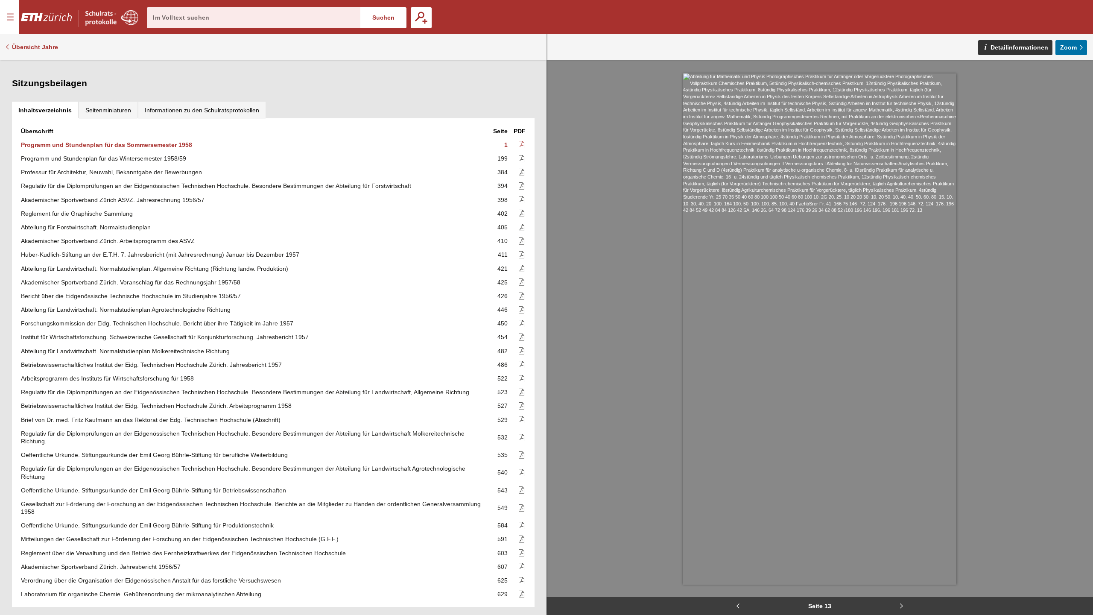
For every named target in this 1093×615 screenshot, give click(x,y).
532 (502, 437)
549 (502, 507)
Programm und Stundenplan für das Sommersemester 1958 (106, 144)
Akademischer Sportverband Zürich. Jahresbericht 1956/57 (101, 566)
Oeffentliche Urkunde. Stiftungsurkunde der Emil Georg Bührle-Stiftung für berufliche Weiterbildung (154, 454)
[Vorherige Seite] (738, 606)
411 (503, 254)
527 (502, 405)
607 (502, 566)
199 (502, 158)
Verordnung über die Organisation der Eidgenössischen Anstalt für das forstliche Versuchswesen (151, 580)
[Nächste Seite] (901, 606)
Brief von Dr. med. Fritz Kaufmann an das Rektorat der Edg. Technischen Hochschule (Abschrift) (151, 419)
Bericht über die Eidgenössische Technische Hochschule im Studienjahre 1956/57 (131, 296)
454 (502, 337)
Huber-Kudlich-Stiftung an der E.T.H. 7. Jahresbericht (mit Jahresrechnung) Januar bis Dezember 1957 (160, 254)
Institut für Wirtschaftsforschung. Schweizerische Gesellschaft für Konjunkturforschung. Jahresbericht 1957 (165, 337)
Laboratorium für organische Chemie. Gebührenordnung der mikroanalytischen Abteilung (141, 594)
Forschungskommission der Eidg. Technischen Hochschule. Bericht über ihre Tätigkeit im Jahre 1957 (157, 323)
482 (502, 351)
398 (502, 199)
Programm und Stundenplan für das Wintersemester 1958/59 (103, 158)
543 (502, 490)
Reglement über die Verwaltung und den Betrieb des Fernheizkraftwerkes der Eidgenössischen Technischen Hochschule (183, 553)
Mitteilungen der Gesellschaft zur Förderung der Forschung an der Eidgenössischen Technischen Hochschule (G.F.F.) (180, 539)
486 (502, 364)
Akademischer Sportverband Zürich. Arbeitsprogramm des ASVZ (108, 240)
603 (502, 553)
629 (502, 594)
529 (502, 419)
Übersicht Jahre (35, 47)
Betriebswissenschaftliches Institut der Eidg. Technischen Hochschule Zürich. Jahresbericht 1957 (151, 364)
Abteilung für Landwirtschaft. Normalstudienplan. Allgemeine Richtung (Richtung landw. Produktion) (154, 268)
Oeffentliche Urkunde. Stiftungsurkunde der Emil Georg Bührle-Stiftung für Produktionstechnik (147, 525)
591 (502, 539)
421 (502, 268)
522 (502, 378)
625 (502, 580)
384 (502, 172)
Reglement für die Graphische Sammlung (77, 213)
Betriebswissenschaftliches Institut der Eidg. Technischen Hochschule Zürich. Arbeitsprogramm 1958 (156, 405)
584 (502, 525)
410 (502, 240)
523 (502, 392)
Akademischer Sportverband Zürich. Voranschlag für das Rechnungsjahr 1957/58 (130, 282)
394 (502, 185)
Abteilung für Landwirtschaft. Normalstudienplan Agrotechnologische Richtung (126, 309)
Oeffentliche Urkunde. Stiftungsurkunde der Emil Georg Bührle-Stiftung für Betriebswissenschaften (153, 490)
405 (502, 227)
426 (502, 296)
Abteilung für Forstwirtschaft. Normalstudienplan (86, 227)
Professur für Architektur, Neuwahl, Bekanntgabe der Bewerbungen (111, 172)
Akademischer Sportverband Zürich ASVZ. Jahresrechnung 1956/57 (113, 199)
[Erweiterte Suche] (421, 17)
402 (502, 213)
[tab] (45, 110)
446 (502, 309)
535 (502, 454)
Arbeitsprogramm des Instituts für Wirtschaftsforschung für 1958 (107, 378)
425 (502, 282)
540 (502, 472)
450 (502, 323)
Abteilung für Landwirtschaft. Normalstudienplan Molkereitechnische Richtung (125, 351)
